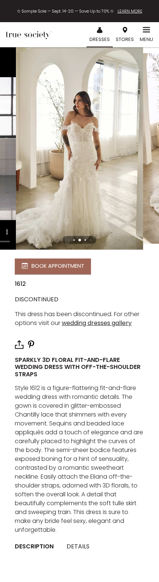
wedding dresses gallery (97, 323)
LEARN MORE (130, 11)
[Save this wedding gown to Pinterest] (31, 344)
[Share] (19, 344)
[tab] (37, 546)
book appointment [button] (57, 266)
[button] (79, 240)
